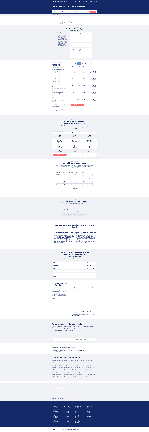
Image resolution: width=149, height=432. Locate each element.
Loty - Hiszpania (77, 413)
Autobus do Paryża (66, 411)
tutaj (81, 194)
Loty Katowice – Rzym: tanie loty (79, 372)
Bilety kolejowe (55, 405)
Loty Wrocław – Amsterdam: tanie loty (91, 362)
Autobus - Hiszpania (67, 405)
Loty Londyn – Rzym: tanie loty (90, 370)
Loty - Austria (77, 422)
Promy (66, 1)
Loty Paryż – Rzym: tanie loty (67, 370)
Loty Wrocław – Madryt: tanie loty (90, 360)
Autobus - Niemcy (66, 415)
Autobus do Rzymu (66, 410)
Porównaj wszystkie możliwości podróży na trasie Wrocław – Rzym (62, 350)
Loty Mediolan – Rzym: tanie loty (57, 374)
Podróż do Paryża (88, 415)
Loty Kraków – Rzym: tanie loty (90, 369)
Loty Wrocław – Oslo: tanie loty (78, 367)
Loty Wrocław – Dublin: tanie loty (90, 367)
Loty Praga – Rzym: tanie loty (78, 376)
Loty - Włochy (77, 420)
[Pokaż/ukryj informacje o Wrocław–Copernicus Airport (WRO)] (95, 339)
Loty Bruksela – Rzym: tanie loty (57, 377)
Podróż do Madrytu (89, 412)
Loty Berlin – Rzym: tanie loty (56, 372)
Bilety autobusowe (66, 406)
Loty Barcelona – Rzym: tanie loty (68, 372)
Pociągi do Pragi (55, 412)
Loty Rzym (62, 382)
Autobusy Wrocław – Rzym (79, 349)
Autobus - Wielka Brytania (68, 420)
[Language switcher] (80, 1)
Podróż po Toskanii (89, 406)
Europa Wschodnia (88, 410)
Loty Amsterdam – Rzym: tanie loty (68, 374)
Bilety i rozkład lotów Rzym (57, 351)
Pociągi (58, 1)
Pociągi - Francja (55, 416)
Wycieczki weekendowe (89, 405)
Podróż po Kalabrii (88, 411)
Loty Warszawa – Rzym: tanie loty (79, 369)
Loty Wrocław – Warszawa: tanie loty (57, 360)
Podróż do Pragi (88, 417)
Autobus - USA (66, 417)
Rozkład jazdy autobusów (67, 407)
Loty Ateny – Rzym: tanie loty (78, 374)
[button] (72, 12)
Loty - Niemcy (77, 415)
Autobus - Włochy (66, 418)
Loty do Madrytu (77, 407)
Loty (64, 1)
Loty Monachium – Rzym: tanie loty (68, 376)
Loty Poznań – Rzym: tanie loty (90, 372)
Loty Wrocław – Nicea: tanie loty (68, 369)
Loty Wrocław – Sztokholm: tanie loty (57, 365)
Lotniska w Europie (77, 405)
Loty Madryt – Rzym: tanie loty (78, 370)
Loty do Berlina (77, 411)
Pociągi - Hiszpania (55, 413)
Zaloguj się (95, 1)
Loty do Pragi (77, 412)
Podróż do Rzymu (88, 413)
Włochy (59, 382)
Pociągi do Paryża (55, 410)
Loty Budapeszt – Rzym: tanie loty (68, 377)
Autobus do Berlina (66, 412)
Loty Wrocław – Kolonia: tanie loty (68, 367)
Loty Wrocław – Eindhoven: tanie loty (57, 369)
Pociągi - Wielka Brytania (56, 420)
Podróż (87, 403)
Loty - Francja (77, 416)
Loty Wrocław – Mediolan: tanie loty (79, 362)
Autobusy (61, 1)
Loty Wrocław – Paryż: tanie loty (79, 360)
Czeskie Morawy (88, 407)
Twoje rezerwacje (85, 1)
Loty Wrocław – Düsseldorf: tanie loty (57, 367)
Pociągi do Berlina (55, 411)
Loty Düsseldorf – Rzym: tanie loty (90, 377)
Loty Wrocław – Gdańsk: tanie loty (68, 360)
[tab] (74, 66)
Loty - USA (76, 418)
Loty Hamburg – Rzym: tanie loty (79, 377)
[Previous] (62, 209)
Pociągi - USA (55, 417)
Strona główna (54, 382)
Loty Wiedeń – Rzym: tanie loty (56, 376)
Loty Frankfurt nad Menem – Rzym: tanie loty (92, 376)
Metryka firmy (62, 429)
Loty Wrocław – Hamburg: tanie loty (91, 365)
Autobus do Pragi (66, 413)
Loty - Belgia (76, 417)
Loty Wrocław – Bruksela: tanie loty (68, 365)
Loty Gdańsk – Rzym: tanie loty (56, 370)
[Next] (95, 64)
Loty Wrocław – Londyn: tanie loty (57, 362)
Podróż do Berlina (88, 416)
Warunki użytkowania (68, 429)
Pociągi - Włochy (55, 418)
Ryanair (76, 423)
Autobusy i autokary (67, 403)
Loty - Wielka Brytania (78, 421)
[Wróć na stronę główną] (54, 1)
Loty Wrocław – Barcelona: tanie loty (68, 362)
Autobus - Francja (66, 416)
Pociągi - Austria (55, 421)
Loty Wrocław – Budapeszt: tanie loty (79, 365)
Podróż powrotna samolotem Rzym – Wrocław (59, 349)
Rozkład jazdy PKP (55, 406)
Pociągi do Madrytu (56, 407)
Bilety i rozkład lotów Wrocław (79, 350)
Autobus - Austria (66, 421)
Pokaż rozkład (56, 83)
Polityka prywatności (76, 429)
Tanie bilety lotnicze (78, 406)
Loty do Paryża (77, 410)
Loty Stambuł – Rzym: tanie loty (90, 374)
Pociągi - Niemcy (55, 415)
